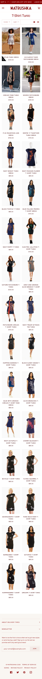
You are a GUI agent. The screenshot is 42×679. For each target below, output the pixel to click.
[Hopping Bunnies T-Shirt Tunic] (11, 346)
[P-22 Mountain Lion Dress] (11, 116)
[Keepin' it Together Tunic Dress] (31, 116)
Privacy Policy (30, 668)
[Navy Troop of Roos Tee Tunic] (31, 308)
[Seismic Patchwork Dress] (31, 78)
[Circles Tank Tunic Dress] (11, 78)
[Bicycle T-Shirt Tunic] (11, 462)
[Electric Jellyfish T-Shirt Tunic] (31, 230)
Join (34, 648)
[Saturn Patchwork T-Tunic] (11, 268)
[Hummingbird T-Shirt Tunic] (11, 576)
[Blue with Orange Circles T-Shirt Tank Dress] (11, 384)
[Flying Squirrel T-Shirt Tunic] (31, 462)
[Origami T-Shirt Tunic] (31, 576)
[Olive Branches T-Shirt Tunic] (31, 384)
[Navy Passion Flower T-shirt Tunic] (31, 154)
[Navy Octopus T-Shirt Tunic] (11, 424)
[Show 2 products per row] (38, 22)
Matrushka (12, 664)
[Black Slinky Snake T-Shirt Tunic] (31, 346)
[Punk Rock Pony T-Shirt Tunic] (31, 500)
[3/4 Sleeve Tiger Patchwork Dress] (31, 40)
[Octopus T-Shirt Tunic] (31, 538)
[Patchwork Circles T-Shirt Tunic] (11, 308)
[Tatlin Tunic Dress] (11, 40)
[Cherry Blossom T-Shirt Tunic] (31, 424)
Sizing (6, 668)
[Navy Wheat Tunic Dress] (11, 154)
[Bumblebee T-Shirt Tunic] (11, 538)
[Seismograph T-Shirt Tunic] (11, 500)
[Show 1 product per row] (34, 22)
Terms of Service (29, 664)
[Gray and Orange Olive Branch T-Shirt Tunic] (31, 268)
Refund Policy (17, 668)
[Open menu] (5, 8)
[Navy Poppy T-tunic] (11, 230)
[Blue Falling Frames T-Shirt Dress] (31, 192)
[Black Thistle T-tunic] (11, 192)
